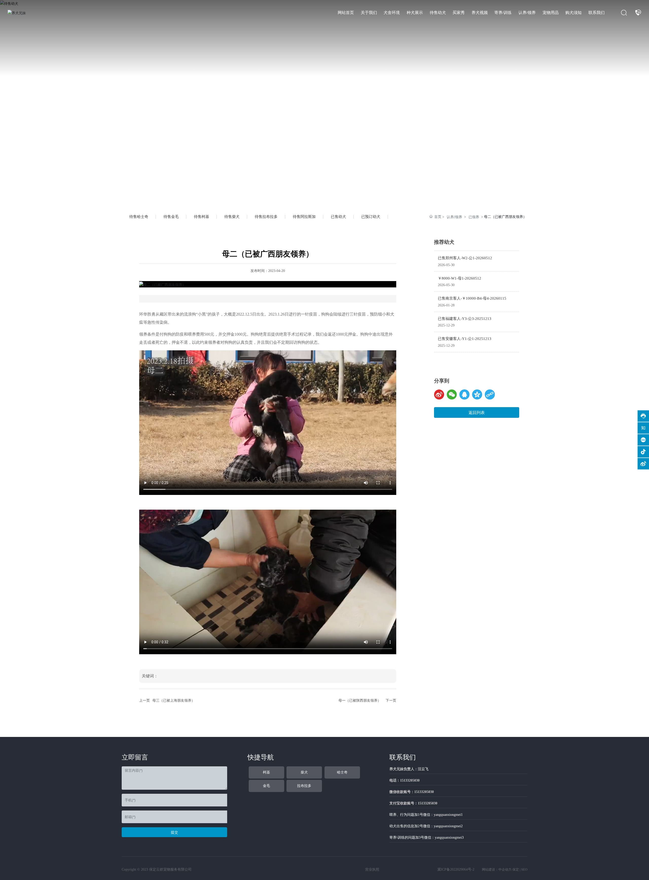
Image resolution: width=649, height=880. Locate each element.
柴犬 (304, 772)
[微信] (452, 394)
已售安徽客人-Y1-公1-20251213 (464, 339)
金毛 (266, 786)
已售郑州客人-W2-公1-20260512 (465, 258)
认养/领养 (454, 217)
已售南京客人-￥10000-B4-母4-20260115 (472, 298)
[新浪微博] (439, 394)
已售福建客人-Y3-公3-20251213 (464, 319)
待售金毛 (171, 217)
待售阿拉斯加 (304, 217)
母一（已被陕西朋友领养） (359, 700)
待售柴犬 (232, 217)
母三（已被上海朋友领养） (173, 700)
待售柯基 (201, 217)
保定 (515, 869)
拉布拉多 (304, 786)
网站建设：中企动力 (497, 869)
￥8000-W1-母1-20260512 (459, 278)
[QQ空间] (477, 394)
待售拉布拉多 (266, 217)
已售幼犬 (338, 217)
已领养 (473, 217)
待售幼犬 (156, 105)
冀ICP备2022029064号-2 (455, 869)
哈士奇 (342, 772)
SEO (524, 869)
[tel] (638, 12)
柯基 (266, 772)
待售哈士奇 (138, 217)
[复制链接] (490, 394)
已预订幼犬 (370, 217)
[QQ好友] (464, 394)
